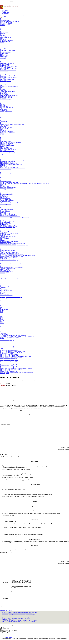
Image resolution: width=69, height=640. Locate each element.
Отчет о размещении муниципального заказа (8, 331)
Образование (2, 280)
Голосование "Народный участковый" (7, 171)
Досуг (1, 291)
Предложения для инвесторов (5, 247)
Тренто (1, 306)
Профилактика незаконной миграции (6, 143)
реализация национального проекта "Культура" (8, 345)
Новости (1, 18)
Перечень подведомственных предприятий (7, 214)
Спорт (1, 283)
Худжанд (1, 325)
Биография (2, 88)
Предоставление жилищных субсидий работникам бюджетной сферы (12, 164)
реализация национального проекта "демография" (9, 350)
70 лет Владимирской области (5, 67)
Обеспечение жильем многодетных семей (7, 161)
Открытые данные (3, 136)
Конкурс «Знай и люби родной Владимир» (7, 50)
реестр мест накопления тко (5, 211)
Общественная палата (4, 49)
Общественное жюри (4, 55)
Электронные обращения (4, 150)
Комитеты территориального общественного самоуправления (11, 47)
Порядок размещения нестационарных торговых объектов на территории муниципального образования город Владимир (21, 191)
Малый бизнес (4, 11)
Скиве (1, 313)
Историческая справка (4, 32)
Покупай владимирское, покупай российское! (8, 190)
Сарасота (2, 310)
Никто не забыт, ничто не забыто (6, 22)
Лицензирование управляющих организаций (8, 225)
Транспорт (2, 207)
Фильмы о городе (3, 62)
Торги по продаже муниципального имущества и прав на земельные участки (13, 335)
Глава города (2, 87)
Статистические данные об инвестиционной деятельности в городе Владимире (14, 245)
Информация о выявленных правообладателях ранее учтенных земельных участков (14, 262)
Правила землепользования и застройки (7, 266)
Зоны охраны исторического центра (6, 271)
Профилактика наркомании (5, 139)
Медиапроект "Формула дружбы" (6, 60)
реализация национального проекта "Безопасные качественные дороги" (12, 346)
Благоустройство (3, 230)
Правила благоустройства (4, 272)
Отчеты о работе (3, 105)
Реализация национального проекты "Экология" (8, 363)
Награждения (2, 101)
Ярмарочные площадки (4, 192)
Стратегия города (5, 13)
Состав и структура (3, 93)
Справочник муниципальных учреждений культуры (9, 278)
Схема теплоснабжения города (5, 223)
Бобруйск (2, 320)
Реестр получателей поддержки (5, 199)
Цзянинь (1, 317)
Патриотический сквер (4, 27)
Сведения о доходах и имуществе (6, 111)
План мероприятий (3, 56)
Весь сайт (3, 2)
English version (2, 0)
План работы (2, 240)
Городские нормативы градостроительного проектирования (10, 265)
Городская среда (3, 212)
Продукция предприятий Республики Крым (8, 193)
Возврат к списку (3, 607)
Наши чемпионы (3, 285)
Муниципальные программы (5, 176)
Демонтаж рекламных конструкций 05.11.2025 (8, 236)
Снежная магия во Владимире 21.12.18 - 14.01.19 (8, 79)
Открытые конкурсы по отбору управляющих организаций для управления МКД (14, 217)
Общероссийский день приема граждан (7, 151)
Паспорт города (3, 189)
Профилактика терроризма (5, 140)
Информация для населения (5, 144)
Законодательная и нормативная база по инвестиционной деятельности (12, 243)
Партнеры (2, 338)
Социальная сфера (3, 275)
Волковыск (2, 321)
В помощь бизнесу (3, 197)
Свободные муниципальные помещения (7, 200)
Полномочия (2, 89)
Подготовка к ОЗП (3, 210)
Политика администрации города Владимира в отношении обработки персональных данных (16, 372)
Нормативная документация (5, 370)
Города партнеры (3, 301)
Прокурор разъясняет (4, 159)
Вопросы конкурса (3, 57)
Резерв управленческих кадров (5, 99)
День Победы (4, 16)
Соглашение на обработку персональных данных (8, 371)
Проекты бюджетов (3, 180)
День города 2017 (3, 74)
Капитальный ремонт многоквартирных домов (8, 226)
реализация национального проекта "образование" (9, 349)
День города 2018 (3, 78)
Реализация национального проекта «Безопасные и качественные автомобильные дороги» (16, 368)
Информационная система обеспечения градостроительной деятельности (13, 263)
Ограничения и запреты (4, 100)
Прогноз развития (3, 175)
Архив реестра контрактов (5, 332)
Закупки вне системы (4, 334)
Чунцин (1, 318)
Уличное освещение (3, 232)
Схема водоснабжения (4, 224)
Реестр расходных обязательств (5, 181)
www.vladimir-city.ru (3, 626)
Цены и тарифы (3, 218)
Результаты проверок (4, 106)
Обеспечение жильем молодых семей (6, 162)
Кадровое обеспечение (4, 94)
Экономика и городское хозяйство (6, 173)
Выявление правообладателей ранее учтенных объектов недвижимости (12, 168)
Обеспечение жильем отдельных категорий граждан (9, 163)
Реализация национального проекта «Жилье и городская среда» (11, 369)
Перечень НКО (3, 39)
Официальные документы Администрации (30, 15)
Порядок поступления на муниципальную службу (9, 95)
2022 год (1, 348)
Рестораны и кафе (3, 292)
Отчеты (1, 123)
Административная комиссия (5, 208)
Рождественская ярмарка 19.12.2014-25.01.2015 (8, 68)
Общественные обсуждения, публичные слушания (9, 113)
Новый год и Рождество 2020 (5, 81)
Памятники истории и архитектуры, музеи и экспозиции (10, 288)
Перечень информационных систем (6, 107)
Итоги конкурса (3, 58)
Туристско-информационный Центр (6, 295)
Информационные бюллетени (5, 154)
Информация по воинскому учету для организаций (9, 241)
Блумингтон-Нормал (4, 309)
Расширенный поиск (4, 3)
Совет (1, 108)
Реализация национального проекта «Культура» (8, 367)
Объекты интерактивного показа (6, 290)
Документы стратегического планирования (7, 174)
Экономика (2, 185)
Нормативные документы (4, 117)
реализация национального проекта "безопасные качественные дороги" (12, 351)
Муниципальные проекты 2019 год (6, 365)
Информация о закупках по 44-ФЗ (6, 330)
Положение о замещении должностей (6, 96)
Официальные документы (18, 15)
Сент (1, 308)
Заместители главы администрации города (7, 91)
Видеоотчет (2, 134)
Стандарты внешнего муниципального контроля (8, 119)
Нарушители (2, 235)
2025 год (1, 341)
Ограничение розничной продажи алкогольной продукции (10, 202)
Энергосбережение (3, 220)
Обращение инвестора (4, 248)
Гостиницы (2, 293)
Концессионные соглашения (5, 222)
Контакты (2, 42)
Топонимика (2, 273)
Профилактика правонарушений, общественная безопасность (11, 142)
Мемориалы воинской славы (5, 24)
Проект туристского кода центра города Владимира (9, 86)
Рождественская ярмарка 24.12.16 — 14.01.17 (8, 72)
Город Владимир (5, 10)
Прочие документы (3, 120)
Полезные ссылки (3, 44)
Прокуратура (2, 156)
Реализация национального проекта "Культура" (8, 358)
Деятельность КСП (3, 121)
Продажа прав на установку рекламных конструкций (9, 337)
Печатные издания (3, 61)
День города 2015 (3, 69)
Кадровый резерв (3, 98)
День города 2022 (3, 83)
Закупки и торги (3, 326)
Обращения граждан (5, 12)
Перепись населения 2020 (4, 237)
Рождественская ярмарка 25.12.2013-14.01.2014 (8, 66)
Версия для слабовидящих (10, 0)
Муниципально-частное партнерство (6, 249)
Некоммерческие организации (5, 37)
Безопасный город (3, 138)
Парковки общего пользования (5, 229)
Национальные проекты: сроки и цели (7, 340)
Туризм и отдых (3, 287)
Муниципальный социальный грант (6, 40)
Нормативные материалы (4, 238)
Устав (1, 31)
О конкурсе (2, 51)
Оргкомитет (2, 54)
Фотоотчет (2, 43)
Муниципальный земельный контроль (7, 259)
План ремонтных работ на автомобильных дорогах (9, 233)
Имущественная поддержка (5, 201)
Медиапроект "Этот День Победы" (6, 23)
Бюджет (1, 177)
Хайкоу (1, 316)
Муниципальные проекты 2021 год (6, 353)
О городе (2, 30)
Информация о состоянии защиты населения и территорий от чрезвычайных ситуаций (15, 155)
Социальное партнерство (4, 206)
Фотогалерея (2, 25)
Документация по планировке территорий (7, 268)
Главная (1, 15)
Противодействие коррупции (5, 141)
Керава (1, 312)
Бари (1, 307)
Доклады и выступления (4, 125)
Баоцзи (1, 319)
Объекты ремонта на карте (5, 213)
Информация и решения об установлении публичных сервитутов (11, 254)
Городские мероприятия (4, 65)
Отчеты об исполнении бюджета (6, 179)
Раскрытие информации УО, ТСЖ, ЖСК (7, 221)
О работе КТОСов (3, 48)
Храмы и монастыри (4, 289)
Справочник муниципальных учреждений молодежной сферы (11, 297)
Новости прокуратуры (4, 158)
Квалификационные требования (6, 97)
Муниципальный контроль (5, 234)
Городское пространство (4, 294)
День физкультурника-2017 (5, 73)
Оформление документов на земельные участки (8, 257)
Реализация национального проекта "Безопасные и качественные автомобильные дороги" (16, 356)
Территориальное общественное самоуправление (8, 45)
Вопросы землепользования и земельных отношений (9, 253)
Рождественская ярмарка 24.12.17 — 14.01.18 (8, 75)
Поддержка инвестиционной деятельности (7, 250)
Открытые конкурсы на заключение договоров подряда (10, 216)
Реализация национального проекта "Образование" (9, 354)
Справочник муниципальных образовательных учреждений (10, 281)
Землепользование (3, 258)
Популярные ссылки (4, 610)
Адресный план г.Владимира (5, 270)
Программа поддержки (4, 196)
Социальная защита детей (4, 282)
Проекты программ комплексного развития (7, 227)
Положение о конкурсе (4, 53)
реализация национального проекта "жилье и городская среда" (11, 352)
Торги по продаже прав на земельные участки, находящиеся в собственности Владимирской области (17, 336)
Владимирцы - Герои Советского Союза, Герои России (9, 21)
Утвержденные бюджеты (4, 178)
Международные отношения (5, 300)
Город (1, 29)
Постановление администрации (5, 52)
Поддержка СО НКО (4, 128)
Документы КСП (3, 118)
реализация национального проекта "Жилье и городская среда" (11, 347)
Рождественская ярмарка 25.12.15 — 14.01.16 (8, 70)
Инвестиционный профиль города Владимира (8, 244)
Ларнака (1, 322)
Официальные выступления (5, 103)
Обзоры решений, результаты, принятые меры (8, 149)
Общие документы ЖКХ (4, 231)
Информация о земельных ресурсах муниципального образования (11, 256)
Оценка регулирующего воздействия (6, 194)
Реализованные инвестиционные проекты (7, 246)
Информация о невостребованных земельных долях (9, 260)
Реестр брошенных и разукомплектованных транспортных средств (11, 172)
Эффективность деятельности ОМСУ (6, 188)
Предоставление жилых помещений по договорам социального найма (12, 160)
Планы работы (2, 104)
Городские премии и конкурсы (5, 279)
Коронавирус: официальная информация (7, 145)
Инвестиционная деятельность (5, 242)
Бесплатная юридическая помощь (6, 169)
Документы (4, 14)
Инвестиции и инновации (4, 186)
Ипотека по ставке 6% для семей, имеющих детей (9, 167)
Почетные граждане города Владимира (7, 63)
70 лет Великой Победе (4, 36)
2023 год (1, 342)
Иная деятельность (3, 126)
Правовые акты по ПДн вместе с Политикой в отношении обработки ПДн (13, 112)
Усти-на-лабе (2, 314)
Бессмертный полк (3, 19)
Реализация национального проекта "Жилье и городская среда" (11, 357)
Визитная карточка (3, 92)
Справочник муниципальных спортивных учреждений (9, 284)
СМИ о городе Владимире (4, 85)
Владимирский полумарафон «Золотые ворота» (8, 77)
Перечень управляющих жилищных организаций (8, 215)
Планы (1, 122)
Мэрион (1, 311)
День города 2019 (3, 80)
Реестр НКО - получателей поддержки (7, 299)
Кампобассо (2, 305)
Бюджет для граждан (4, 184)
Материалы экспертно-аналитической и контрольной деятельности (12, 124)
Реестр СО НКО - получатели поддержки (7, 132)
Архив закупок (3, 333)
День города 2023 (3, 84)
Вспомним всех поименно (4, 20)
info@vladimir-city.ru (3, 634)
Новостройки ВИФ (3, 166)
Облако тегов (10, 610)
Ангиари (1, 304)
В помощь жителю (3, 219)
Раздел (7, 2)
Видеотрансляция (3, 137)
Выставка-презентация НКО (5, 41)
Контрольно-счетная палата (5, 114)
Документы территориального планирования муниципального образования (13, 264)
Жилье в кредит (3, 165)
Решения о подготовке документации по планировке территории (11, 267)
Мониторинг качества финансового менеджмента (9, 182)
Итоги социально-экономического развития (8, 187)
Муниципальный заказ (4, 327)
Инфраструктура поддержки (5, 198)
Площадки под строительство (5, 204)
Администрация (6, 15)
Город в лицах (2, 35)
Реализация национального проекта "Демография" (9, 355)
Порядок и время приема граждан (6, 148)
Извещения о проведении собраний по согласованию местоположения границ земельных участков (17, 255)
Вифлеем (2, 323)
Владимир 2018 (3, 76)
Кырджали (2, 315)
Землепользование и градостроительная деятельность (9, 252)
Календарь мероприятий (4, 286)
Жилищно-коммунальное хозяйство (6, 209)
